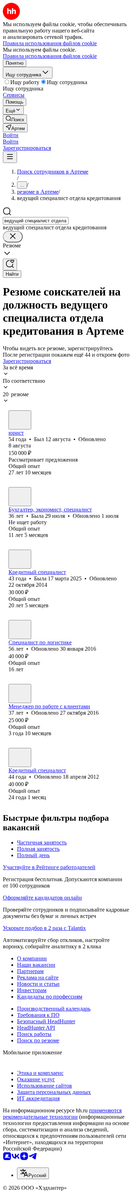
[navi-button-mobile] (10, 157)
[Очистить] (13, 236)
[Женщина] (20, 496)
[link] (15, 119)
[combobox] (35, 220)
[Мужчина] (20, 419)
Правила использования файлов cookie (50, 56)
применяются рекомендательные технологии (62, 1113)
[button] (10, 135)
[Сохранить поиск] (10, 264)
